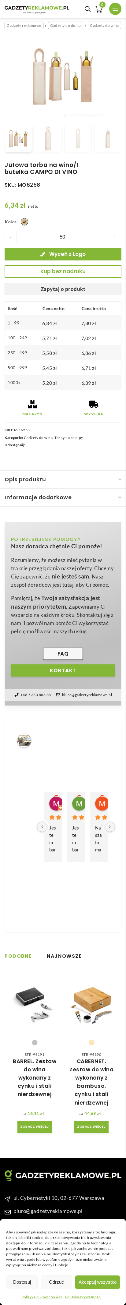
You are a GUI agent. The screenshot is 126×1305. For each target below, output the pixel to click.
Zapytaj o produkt (63, 289)
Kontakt (63, 670)
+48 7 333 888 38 (35, 694)
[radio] (24, 222)
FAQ (63, 653)
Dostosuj (22, 1282)
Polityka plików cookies (41, 1297)
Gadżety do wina (104, 25)
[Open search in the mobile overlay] (88, 9)
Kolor (11, 221)
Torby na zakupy (68, 437)
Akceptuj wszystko (98, 1282)
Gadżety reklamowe (24, 25)
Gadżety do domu (65, 25)
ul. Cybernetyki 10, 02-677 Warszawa (59, 1198)
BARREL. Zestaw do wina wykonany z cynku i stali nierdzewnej (34, 1078)
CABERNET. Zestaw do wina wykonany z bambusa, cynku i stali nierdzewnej (91, 1082)
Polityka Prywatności (83, 1297)
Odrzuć (56, 1282)
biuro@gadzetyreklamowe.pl (87, 694)
